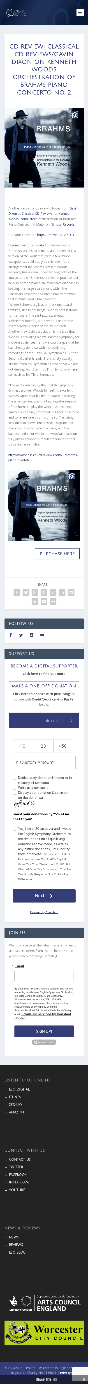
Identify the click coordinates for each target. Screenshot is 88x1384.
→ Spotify (14, 1104)
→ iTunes (13, 1097)
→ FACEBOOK (16, 1175)
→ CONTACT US (18, 1159)
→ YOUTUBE (15, 1190)
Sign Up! (44, 1031)
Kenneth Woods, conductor (29, 245)
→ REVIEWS (14, 1245)
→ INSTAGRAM (17, 1182)
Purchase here (57, 554)
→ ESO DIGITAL (17, 1089)
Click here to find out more (44, 674)
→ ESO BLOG (15, 1252)
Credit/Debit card (45, 699)
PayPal (69, 699)
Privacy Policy (70, 1373)
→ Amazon (14, 1112)
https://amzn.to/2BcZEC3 (55, 235)
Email (19, 966)
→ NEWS (12, 1237)
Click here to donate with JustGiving (41, 694)
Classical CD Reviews (37, 213)
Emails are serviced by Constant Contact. (42, 1016)
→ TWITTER (14, 1167)
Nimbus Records (63, 224)
